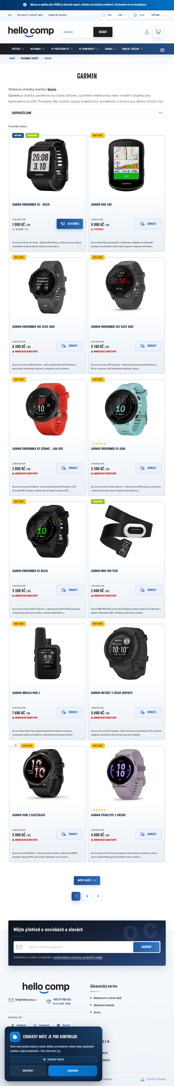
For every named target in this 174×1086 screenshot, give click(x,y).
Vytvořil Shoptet (156, 1079)
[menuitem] (17, 49)
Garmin (52, 89)
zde (58, 1051)
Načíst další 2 (85, 880)
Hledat (103, 32)
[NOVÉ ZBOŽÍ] (126, 165)
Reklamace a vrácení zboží (30, 15)
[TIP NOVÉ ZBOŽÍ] (47, 775)
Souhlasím (72, 1070)
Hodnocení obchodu (58, 15)
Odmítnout (27, 1070)
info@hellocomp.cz (25, 999)
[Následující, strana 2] (87, 896)
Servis (97, 1012)
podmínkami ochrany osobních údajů (78, 957)
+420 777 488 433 (62, 999)
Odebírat (146, 947)
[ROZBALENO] (126, 531)
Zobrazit (151, 223)
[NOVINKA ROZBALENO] (47, 165)
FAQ (9, 15)
